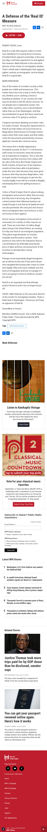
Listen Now (23, 424)
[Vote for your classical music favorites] (23, 455)
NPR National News (17, 326)
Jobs (6, 808)
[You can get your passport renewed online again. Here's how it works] (22, 699)
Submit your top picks (23, 504)
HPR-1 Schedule (10, 783)
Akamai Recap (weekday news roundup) (21, 541)
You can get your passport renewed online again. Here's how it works (22, 717)
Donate (40, 3)
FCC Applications (11, 818)
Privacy (7, 803)
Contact (7, 793)
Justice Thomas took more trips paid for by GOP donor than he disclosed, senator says (23, 664)
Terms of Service (11, 798)
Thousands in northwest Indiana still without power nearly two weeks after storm (25, 612)
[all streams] (44, 829)
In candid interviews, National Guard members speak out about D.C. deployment (24, 578)
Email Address (10, 524)
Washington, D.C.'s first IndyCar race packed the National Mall (25, 568)
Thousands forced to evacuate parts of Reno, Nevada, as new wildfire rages (25, 601)
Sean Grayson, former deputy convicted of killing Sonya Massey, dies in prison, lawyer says (25, 590)
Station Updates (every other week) (19, 534)
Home (7, 778)
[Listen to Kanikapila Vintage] (23, 381)
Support (7, 813)
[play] (3, 829)
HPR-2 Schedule (10, 788)
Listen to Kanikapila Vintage (23, 407)
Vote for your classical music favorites (23, 483)
